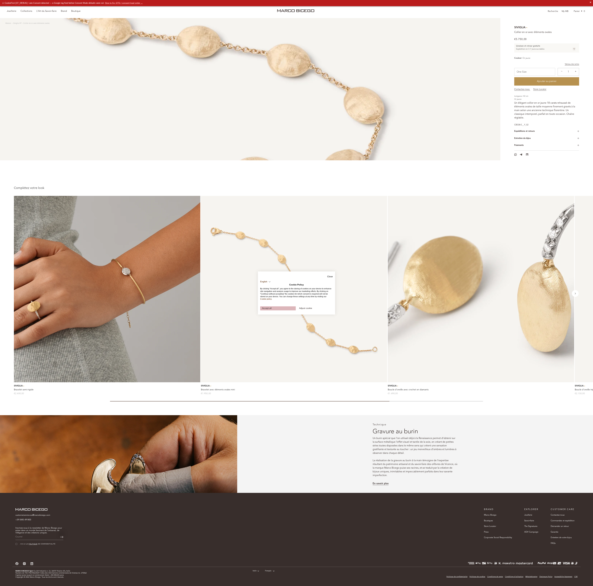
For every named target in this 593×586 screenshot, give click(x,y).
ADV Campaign (531, 532)
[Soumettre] (61, 537)
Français (268, 571)
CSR (576, 577)
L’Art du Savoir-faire (46, 11)
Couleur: (518, 58)
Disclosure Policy (545, 577)
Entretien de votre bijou (561, 538)
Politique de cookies (477, 577)
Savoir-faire (529, 521)
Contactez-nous (522, 89)
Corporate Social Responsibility (498, 538)
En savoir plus (381, 483)
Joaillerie (528, 515)
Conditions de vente (495, 577)
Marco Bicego (490, 515)
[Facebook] (17, 564)
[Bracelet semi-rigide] (107, 289)
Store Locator (539, 89)
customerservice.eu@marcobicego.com (32, 515)
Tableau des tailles (572, 64)
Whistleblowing (531, 577)
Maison (8, 23)
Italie (255, 571)
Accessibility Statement (563, 577)
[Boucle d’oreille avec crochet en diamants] (481, 289)
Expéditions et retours (524, 131)
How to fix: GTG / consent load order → (124, 3)
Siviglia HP (17, 23)
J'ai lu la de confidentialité (37, 544)
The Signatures (530, 526)
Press (486, 532)
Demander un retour (560, 526)
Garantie (554, 532)
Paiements (519, 145)
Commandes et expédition (562, 521)
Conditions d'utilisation (514, 577)
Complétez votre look (29, 188)
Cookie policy (265, 299)
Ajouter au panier (546, 81)
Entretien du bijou (522, 138)
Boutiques (488, 521)
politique (33, 544)
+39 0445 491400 (23, 520)
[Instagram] (24, 564)
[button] (575, 293)
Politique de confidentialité (456, 577)
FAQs (553, 543)
